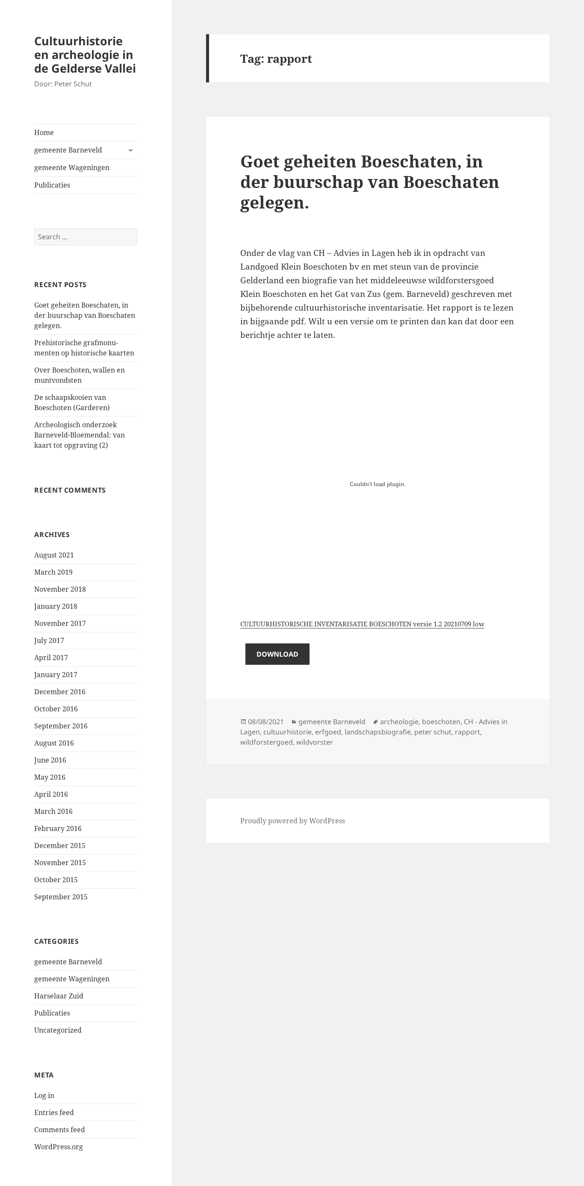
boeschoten (441, 721)
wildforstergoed (266, 742)
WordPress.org (58, 1146)
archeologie (399, 721)
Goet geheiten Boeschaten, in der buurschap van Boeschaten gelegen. (84, 315)
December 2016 (60, 691)
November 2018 (60, 589)
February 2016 (58, 828)
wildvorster (314, 742)
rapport (467, 732)
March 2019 (53, 572)
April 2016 (51, 794)
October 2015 (56, 879)
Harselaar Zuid (58, 996)
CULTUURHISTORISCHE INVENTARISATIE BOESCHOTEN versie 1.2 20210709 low (362, 623)
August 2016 (54, 743)
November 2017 (60, 623)
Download (277, 654)
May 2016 (49, 777)
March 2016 (53, 811)
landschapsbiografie (378, 732)
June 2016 (50, 760)
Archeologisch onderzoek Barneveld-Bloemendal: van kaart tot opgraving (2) (79, 435)
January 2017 (55, 674)
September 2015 (61, 896)
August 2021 (54, 555)
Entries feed (54, 1112)
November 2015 (60, 862)
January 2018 (55, 606)
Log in (44, 1095)
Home (44, 132)
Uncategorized (58, 1030)
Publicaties (52, 185)
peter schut (432, 732)
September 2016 (61, 726)
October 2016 (56, 708)
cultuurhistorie (287, 732)
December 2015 (60, 845)
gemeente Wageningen (71, 167)
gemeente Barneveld (68, 150)
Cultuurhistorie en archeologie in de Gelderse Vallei (85, 54)
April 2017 (51, 657)
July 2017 (49, 640)
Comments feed (59, 1129)
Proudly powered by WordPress (292, 820)
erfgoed (328, 732)
